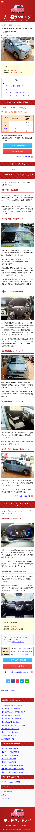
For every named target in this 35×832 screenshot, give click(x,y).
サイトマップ (5, 798)
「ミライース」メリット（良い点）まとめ (16, 92)
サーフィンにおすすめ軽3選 (10, 782)
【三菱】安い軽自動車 (8, 762)
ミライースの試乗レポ (22, 157)
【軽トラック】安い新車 (9, 732)
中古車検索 (25, 654)
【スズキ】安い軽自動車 (9, 749)
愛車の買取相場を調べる (25, 651)
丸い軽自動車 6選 (7, 739)
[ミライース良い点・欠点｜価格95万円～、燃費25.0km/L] (22, 681)
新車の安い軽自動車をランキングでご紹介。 (17, 825)
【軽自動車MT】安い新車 (10, 722)
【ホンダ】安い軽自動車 (9, 755)
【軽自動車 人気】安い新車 (10, 709)
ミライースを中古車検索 (17, 145)
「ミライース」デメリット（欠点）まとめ (16, 95)
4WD (5, 125)
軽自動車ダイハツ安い (9, 690)
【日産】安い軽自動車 (8, 759)
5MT (5, 128)
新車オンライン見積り (25, 648)
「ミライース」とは (9, 89)
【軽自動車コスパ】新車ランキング (13, 712)
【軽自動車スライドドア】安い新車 (13, 725)
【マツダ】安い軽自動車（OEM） (12, 772)
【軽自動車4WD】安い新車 (10, 715)
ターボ (5, 131)
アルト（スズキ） (18, 642)
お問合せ (4, 795)
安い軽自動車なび (7, 792)
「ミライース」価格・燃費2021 (13, 86)
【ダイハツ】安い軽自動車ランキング (17, 672)
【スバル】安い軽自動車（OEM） (12, 765)
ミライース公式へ (18, 151)
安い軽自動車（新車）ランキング (12, 705)
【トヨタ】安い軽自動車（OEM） (12, 769)
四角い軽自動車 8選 (8, 735)
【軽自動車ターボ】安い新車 (11, 719)
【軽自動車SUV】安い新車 (10, 729)
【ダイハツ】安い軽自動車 (10, 752)
